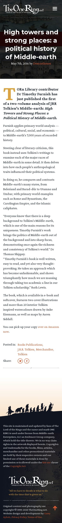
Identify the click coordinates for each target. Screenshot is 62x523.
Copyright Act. (18, 466)
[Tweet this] (20, 360)
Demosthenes (42, 63)
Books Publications (30, 344)
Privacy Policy (19, 517)
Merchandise (44, 349)
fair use (46, 462)
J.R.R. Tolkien (26, 349)
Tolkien (22, 354)
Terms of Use (35, 517)
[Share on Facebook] (26, 360)
